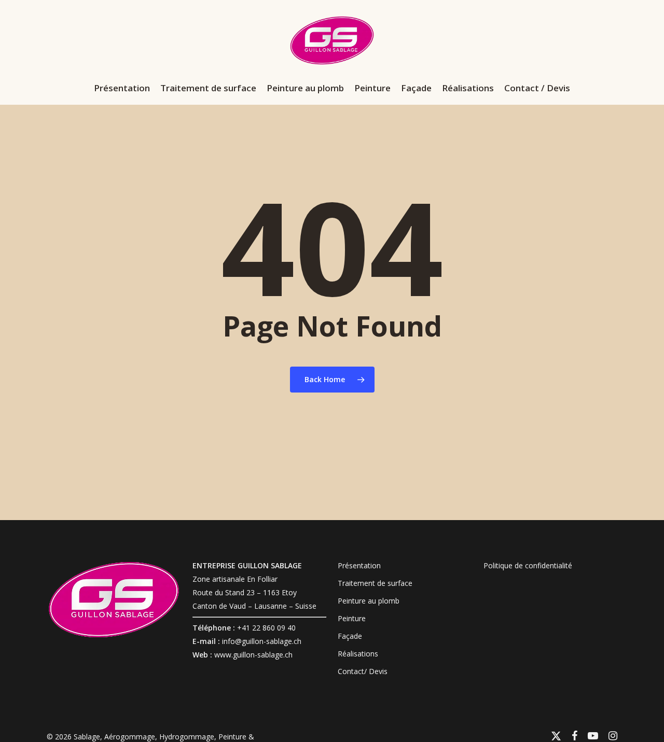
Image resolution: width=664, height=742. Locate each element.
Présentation (359, 565)
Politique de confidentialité (527, 565)
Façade (350, 636)
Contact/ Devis (363, 671)
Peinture (352, 618)
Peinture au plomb (368, 601)
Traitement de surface (375, 583)
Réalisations (358, 654)
